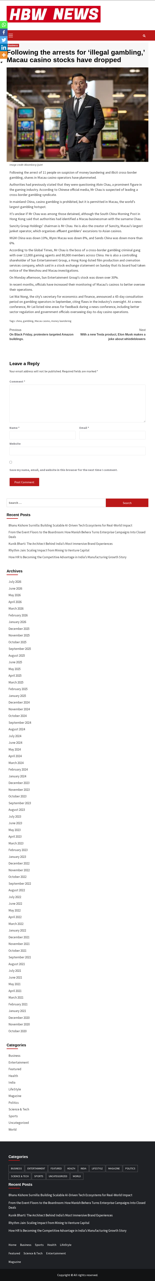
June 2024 (15, 743)
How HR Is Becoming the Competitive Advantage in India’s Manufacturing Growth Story (67, 557)
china (19, 321)
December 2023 (19, 783)
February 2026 (18, 615)
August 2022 (17, 890)
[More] (4, 55)
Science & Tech (19, 1109)
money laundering (61, 321)
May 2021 (15, 984)
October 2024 (17, 716)
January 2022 (17, 930)
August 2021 (17, 964)
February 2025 (18, 689)
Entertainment (19, 1062)
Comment (17, 381)
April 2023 (15, 836)
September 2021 (20, 957)
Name (14, 428)
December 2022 (19, 863)
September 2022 (20, 883)
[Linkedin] (4, 47)
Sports (13, 1116)
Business (13, 45)
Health (13, 1076)
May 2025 (15, 669)
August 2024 (17, 729)
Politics (14, 1103)
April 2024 (15, 756)
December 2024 (19, 702)
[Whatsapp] (4, 25)
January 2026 (17, 622)
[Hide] (1, 62)
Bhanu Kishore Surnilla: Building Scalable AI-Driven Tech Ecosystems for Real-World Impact (70, 525)
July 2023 (15, 816)
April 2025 (15, 675)
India (12, 1082)
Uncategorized (19, 1123)
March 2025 (16, 682)
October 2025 (17, 642)
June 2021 (15, 977)
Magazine (15, 1096)
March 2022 (16, 924)
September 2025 (20, 649)
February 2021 (18, 1004)
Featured (15, 1069)
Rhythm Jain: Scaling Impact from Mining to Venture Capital (49, 550)
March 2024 (16, 763)
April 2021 (15, 991)
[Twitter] (4, 40)
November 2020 (19, 1024)
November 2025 (19, 635)
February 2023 (18, 850)
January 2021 (17, 1011)
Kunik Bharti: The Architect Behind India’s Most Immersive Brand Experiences (61, 544)
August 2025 (17, 655)
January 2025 (17, 696)
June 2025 (15, 662)
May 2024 (15, 749)
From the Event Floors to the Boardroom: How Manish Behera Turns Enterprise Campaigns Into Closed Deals (77, 534)
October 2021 (17, 951)
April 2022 (15, 917)
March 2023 (16, 843)
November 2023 (19, 790)
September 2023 (20, 803)
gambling (28, 321)
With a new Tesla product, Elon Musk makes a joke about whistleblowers (113, 334)
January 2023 (17, 857)
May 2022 (15, 910)
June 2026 (15, 588)
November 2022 (19, 870)
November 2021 (19, 944)
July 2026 (15, 582)
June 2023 (15, 823)
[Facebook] (4, 32)
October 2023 (17, 796)
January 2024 (17, 776)
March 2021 (16, 997)
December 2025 (19, 629)
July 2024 (15, 736)
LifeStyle (15, 1089)
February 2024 (18, 769)
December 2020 (19, 1018)
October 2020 (17, 1031)
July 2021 (15, 971)
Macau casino (42, 321)
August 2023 (17, 810)
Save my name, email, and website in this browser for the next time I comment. (63, 470)
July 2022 (15, 897)
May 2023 (15, 830)
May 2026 (15, 595)
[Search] (144, 35)
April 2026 (15, 602)
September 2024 (20, 723)
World (13, 1129)
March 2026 (16, 608)
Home (12, 1245)
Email (84, 428)
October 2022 (17, 877)
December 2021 (19, 937)
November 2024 (19, 709)
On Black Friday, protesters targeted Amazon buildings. (41, 334)
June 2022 (15, 903)
